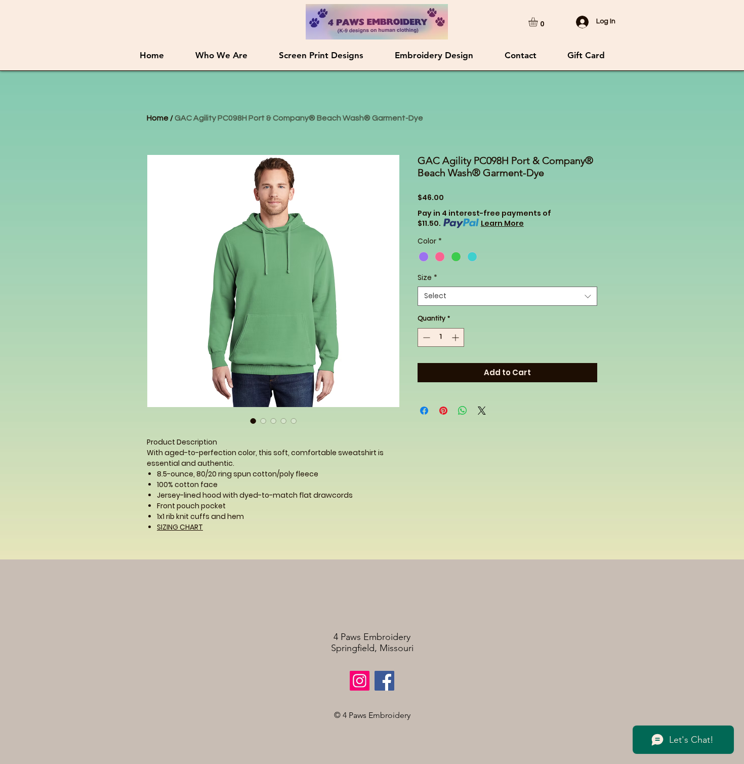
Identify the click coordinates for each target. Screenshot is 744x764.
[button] (538, 21)
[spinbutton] (441, 337)
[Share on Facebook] (424, 411)
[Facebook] (384, 681)
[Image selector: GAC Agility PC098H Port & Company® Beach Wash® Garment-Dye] (253, 421)
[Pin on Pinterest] (443, 411)
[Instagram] (359, 681)
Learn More (502, 223)
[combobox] (507, 296)
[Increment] (456, 337)
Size (427, 278)
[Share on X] (482, 411)
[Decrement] (425, 337)
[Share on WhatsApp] (463, 411)
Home (158, 118)
